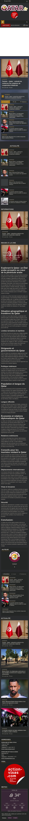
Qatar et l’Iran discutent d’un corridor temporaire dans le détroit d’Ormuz (17, 183)
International (7, 94)
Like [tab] (15, 101)
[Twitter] (14, 567)
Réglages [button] (4, 818)
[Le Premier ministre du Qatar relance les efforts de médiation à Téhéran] (4, 201)
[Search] (27, 22)
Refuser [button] (9, 817)
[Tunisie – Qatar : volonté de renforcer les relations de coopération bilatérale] (14, 68)
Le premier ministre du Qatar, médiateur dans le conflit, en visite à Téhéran (18, 130)
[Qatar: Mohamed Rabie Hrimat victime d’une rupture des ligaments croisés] (4, 122)
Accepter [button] (15, 817)
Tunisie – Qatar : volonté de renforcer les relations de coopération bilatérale (12, 83)
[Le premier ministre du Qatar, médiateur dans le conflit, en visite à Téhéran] (4, 129)
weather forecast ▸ (14, 811)
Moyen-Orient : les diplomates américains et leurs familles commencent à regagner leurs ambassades (13, 673)
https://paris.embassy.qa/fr (8, 749)
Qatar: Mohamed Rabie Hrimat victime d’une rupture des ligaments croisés (17, 123)
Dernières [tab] (6, 101)
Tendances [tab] (24, 101)
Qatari (11, 87)
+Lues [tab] (14, 574)
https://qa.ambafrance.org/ (8, 758)
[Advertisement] (14, 42)
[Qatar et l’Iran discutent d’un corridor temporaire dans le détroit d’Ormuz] (4, 182)
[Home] (2, 22)
